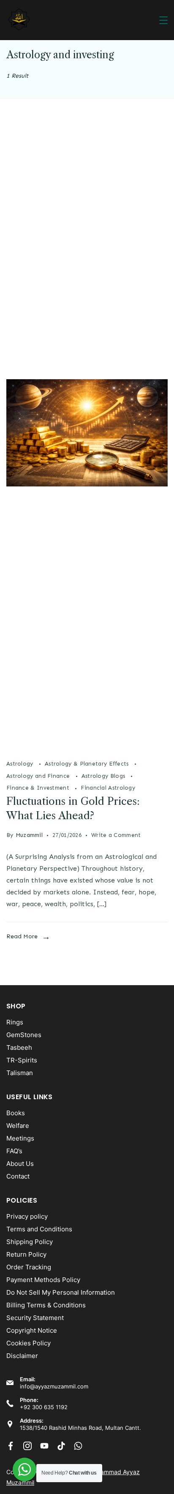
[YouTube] (44, 1446)
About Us (20, 1164)
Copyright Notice (31, 1330)
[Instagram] (27, 1446)
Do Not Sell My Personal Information (60, 1292)
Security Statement (35, 1318)
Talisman (19, 1073)
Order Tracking (28, 1267)
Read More (22, 936)
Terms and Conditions (39, 1229)
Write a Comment (116, 834)
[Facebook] (10, 1446)
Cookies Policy (28, 1343)
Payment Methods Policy (43, 1280)
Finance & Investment (38, 787)
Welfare (17, 1126)
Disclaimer (22, 1356)
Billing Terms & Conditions (46, 1305)
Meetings (20, 1138)
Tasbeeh (19, 1047)
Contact (18, 1176)
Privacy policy (27, 1216)
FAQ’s (14, 1151)
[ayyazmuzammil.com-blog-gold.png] (87, 747)
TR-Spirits (21, 1060)
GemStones (23, 1035)
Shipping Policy (29, 1242)
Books (15, 1113)
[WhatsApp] (78, 1446)
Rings (14, 1022)
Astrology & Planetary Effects (87, 763)
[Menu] (163, 20)
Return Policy (26, 1254)
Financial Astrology (108, 787)
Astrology (20, 763)
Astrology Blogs (104, 776)
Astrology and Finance (39, 776)
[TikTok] (61, 1446)
